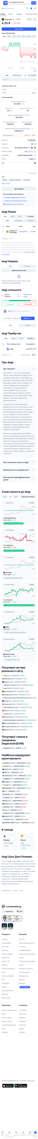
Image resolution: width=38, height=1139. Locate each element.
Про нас (22, 939)
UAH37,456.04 (15, 785)
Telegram (22, 1017)
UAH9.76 (14, 797)
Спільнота (22, 1014)
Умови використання (26, 943)
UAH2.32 (14, 769)
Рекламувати (6, 943)
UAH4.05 (15, 807)
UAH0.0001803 (16, 800)
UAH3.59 (14, 816)
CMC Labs (5, 947)
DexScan (5, 965)
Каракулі (5, 994)
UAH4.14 (15, 748)
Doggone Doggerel (15, 180)
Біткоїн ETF (6, 958)
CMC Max (5, 950)
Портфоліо (5, 983)
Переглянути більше (27, 296)
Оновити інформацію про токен (15, 197)
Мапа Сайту (6, 998)
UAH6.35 (15, 803)
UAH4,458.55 (15, 782)
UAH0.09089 (17, 763)
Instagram (22, 1021)
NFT (3, 979)
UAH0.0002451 (17, 813)
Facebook (22, 1025)
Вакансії (22, 983)
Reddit (21, 1028)
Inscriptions (26, 180)
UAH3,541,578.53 (17, 766)
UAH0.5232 (18, 775)
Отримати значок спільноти (14, 204)
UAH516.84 (15, 794)
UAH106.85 (19, 822)
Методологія (23, 976)
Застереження (24, 972)
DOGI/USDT (23, 231)
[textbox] (21, 312)
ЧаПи (3, 1028)
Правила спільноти (26, 968)
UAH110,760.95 (17, 778)
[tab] (26, 75)
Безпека (22, 979)
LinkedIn (22, 1032)
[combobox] (19, 79)
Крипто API (6, 961)
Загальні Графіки (8, 976)
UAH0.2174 (16, 819)
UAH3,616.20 (17, 788)
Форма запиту (7, 1017)
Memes (5, 180)
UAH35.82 (13, 810)
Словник (5, 1032)
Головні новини (7, 954)
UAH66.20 (13, 772)
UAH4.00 (12, 791)
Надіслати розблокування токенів (16, 201)
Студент (5, 939)
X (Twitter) (22, 1010)
